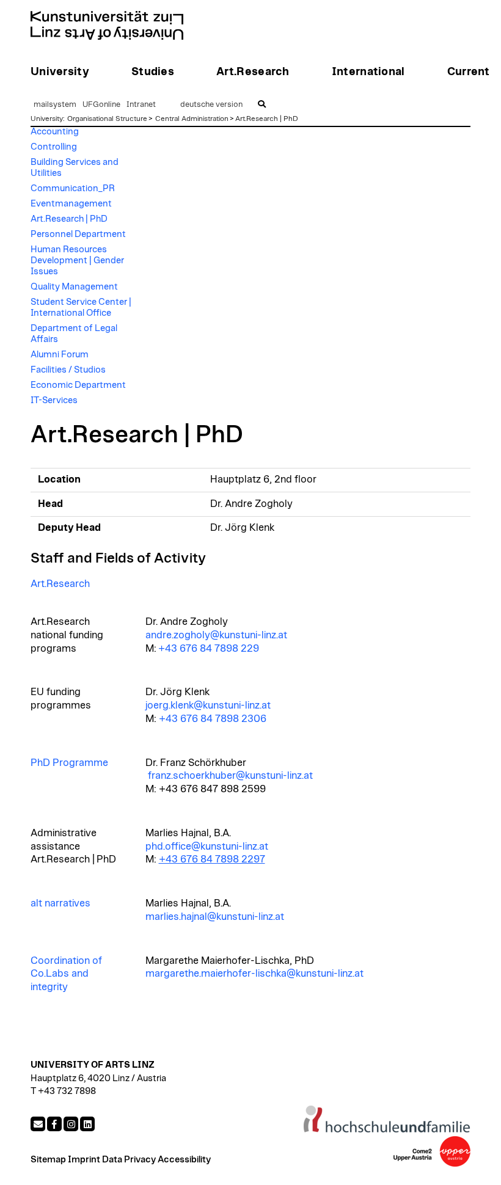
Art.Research (60, 584)
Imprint (84, 1159)
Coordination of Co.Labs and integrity (66, 974)
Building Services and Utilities (75, 168)
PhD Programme (69, 763)
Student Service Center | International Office (81, 307)
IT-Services (54, 400)
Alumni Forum (60, 354)
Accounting (55, 131)
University (47, 118)
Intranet (141, 105)
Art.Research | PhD (266, 118)
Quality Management (74, 286)
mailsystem (55, 105)
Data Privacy (129, 1159)
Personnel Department (78, 234)
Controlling (54, 146)
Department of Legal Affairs (74, 334)
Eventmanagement (71, 203)
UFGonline (101, 105)
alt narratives (60, 903)
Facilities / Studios (68, 369)
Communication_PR (73, 188)
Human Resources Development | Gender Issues (77, 260)
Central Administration (192, 118)
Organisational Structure (107, 118)
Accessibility (184, 1159)
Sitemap (48, 1159)
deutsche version (211, 105)
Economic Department (78, 385)
